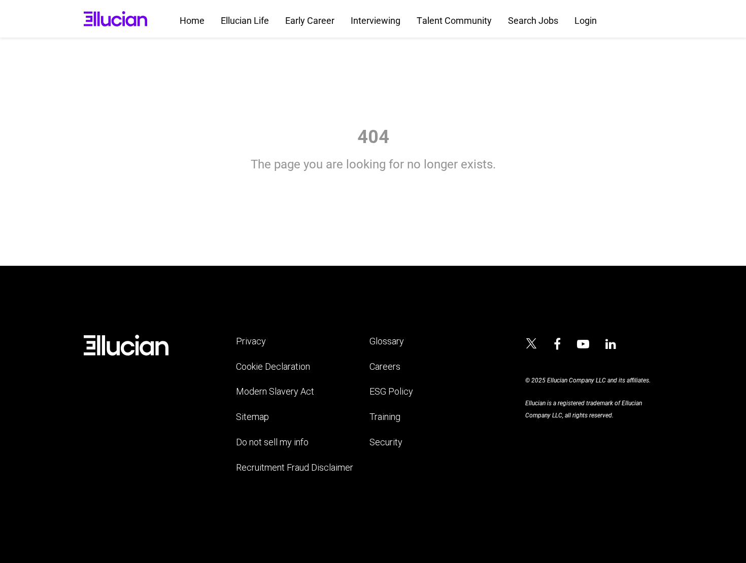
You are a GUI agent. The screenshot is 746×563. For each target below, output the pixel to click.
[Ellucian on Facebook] (557, 344)
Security (385, 442)
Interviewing (375, 20)
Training (384, 416)
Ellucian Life (245, 20)
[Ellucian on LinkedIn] (610, 344)
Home (192, 20)
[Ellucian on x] (531, 345)
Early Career (309, 20)
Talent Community (454, 20)
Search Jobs (533, 20)
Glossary (386, 341)
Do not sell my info (272, 442)
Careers (384, 366)
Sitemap (252, 416)
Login (585, 20)
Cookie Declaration (273, 366)
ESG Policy (391, 391)
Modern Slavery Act (275, 391)
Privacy (251, 341)
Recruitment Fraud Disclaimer (294, 467)
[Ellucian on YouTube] (583, 344)
